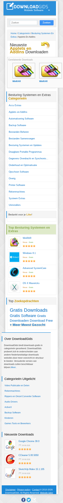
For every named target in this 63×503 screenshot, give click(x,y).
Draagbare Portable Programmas (25, 152)
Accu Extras (15, 105)
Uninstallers (15, 205)
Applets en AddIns (18, 112)
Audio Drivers (11, 402)
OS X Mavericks (31, 283)
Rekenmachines (17, 191)
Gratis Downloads (29, 310)
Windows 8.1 (29, 253)
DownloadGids (12, 493)
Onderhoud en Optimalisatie (23, 165)
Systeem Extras (17, 198)
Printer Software (17, 185)
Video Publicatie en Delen (17, 385)
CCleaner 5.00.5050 (28, 455)
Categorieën (24, 33)
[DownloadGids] (34, 500)
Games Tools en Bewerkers (18, 423)
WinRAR (27, 238)
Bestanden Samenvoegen (22, 138)
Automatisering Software (21, 118)
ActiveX (8, 407)
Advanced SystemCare (34, 268)
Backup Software (17, 125)
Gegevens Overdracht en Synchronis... (28, 158)
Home (13, 33)
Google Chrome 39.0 (29, 441)
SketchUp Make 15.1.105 (31, 469)
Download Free (41, 320)
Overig (12, 178)
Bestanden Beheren (19, 132)
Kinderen (9, 418)
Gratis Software (23, 315)
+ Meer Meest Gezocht (27, 325)
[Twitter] (29, 500)
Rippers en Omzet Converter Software (23, 396)
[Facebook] (23, 500)
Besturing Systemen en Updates (25, 145)
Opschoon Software (19, 171)
